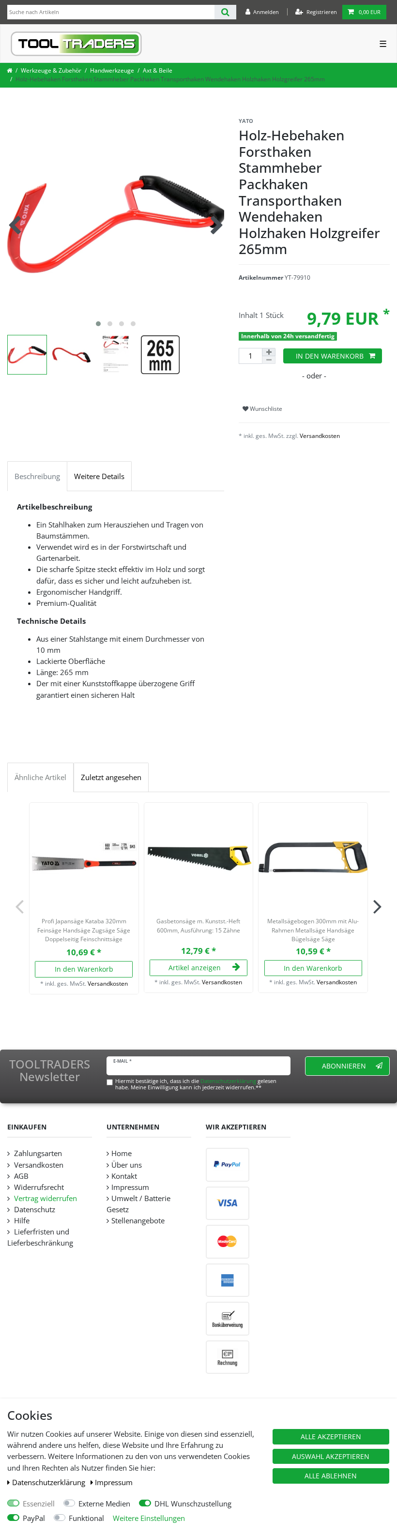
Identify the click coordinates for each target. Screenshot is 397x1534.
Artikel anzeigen (194, 967)
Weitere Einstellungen (149, 1518)
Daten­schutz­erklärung (49, 1482)
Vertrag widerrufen (44, 1198)
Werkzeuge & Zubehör (51, 70)
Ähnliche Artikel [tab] (40, 777)
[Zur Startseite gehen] (9, 70)
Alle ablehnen (331, 1475)
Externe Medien (104, 1504)
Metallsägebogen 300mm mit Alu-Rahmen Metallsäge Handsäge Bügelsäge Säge (313, 930)
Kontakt (124, 1176)
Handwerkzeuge (112, 70)
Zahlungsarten (37, 1153)
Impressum (114, 1482)
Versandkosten (320, 436)
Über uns (126, 1165)
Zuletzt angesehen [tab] (111, 777)
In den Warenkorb (330, 356)
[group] (84, 857)
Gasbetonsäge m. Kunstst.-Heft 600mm (198, 925)
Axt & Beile (157, 70)
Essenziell (39, 1504)
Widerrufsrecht (38, 1187)
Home (121, 1153)
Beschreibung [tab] (37, 476)
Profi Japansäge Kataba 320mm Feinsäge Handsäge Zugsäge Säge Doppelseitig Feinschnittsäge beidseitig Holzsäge (83, 931)
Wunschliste (265, 409)
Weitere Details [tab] (99, 476)
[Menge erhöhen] (268, 352)
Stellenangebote (138, 1221)
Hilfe (21, 1221)
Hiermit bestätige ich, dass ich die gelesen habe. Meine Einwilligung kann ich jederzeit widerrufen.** (195, 1084)
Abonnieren (344, 1065)
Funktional (86, 1518)
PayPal (34, 1518)
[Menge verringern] (268, 360)
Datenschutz (33, 1209)
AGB (20, 1176)
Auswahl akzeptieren (330, 1456)
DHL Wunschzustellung (192, 1504)
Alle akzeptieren (331, 1436)
